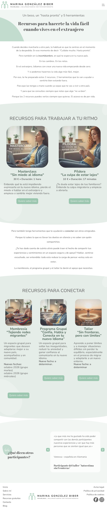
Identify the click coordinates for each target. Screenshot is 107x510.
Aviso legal (98, 487)
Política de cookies (95, 494)
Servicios (7, 494)
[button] (103, 5)
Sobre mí (7, 490)
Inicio (5, 487)
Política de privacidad (94, 490)
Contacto (7, 502)
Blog (5, 505)
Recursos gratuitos (11, 498)
